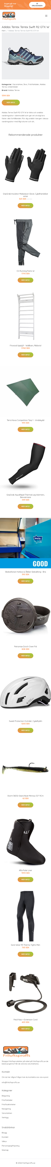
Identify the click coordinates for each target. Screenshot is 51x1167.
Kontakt (5, 1137)
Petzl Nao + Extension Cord (25, 1019)
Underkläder (13, 87)
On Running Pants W (25, 271)
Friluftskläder (33, 84)
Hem (4, 31)
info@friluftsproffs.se (11, 1082)
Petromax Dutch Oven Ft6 (25, 646)
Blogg (4, 1133)
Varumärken (17, 84)
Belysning (6, 1096)
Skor (25, 84)
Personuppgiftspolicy (10, 1146)
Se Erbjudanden (37, 5)
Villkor (4, 1141)
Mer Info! (11, 102)
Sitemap (5, 1150)
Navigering (6, 1109)
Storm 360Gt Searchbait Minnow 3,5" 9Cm (25, 796)
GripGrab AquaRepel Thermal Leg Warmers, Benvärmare (26, 496)
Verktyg (5, 1117)
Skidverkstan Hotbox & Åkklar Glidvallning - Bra (25, 572)
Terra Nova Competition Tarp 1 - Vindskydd (25, 420)
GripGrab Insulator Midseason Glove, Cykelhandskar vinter (25, 195)
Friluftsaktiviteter (9, 1104)
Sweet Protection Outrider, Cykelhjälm (25, 721)
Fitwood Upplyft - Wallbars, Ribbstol (25, 345)
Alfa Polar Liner (25, 870)
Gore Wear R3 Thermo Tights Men (25, 945)
